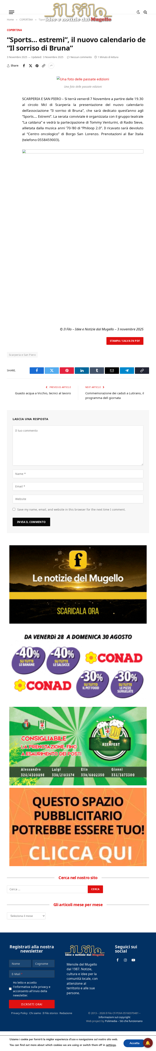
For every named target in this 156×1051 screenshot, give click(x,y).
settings (111, 1045)
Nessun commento (81, 57)
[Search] (145, 12)
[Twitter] (11, 98)
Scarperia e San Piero (22, 355)
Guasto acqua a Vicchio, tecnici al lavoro (43, 393)
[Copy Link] (43, 66)
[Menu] (11, 12)
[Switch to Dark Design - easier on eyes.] (138, 12)
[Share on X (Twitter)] (30, 66)
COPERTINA (14, 30)
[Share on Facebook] (24, 66)
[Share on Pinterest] (37, 66)
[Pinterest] (11, 108)
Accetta (135, 1043)
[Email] (11, 117)
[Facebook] (11, 89)
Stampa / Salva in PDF (125, 341)
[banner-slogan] (78, 584)
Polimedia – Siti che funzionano (124, 1021)
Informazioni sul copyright (114, 1017)
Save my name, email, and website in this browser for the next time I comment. (71, 509)
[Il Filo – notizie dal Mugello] (78, 12)
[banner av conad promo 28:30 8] (78, 665)
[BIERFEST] (78, 746)
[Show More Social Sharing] (51, 66)
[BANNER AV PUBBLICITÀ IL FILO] (78, 827)
